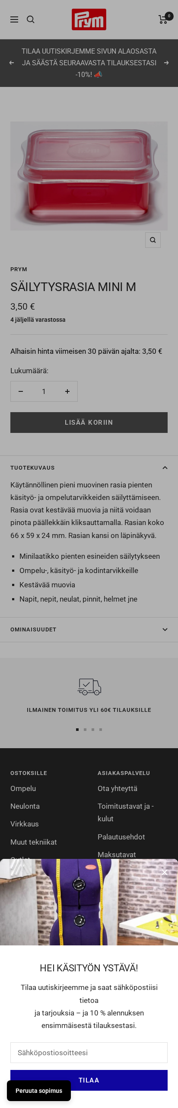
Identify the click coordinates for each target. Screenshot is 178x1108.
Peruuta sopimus (39, 1090)
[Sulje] (165, 872)
